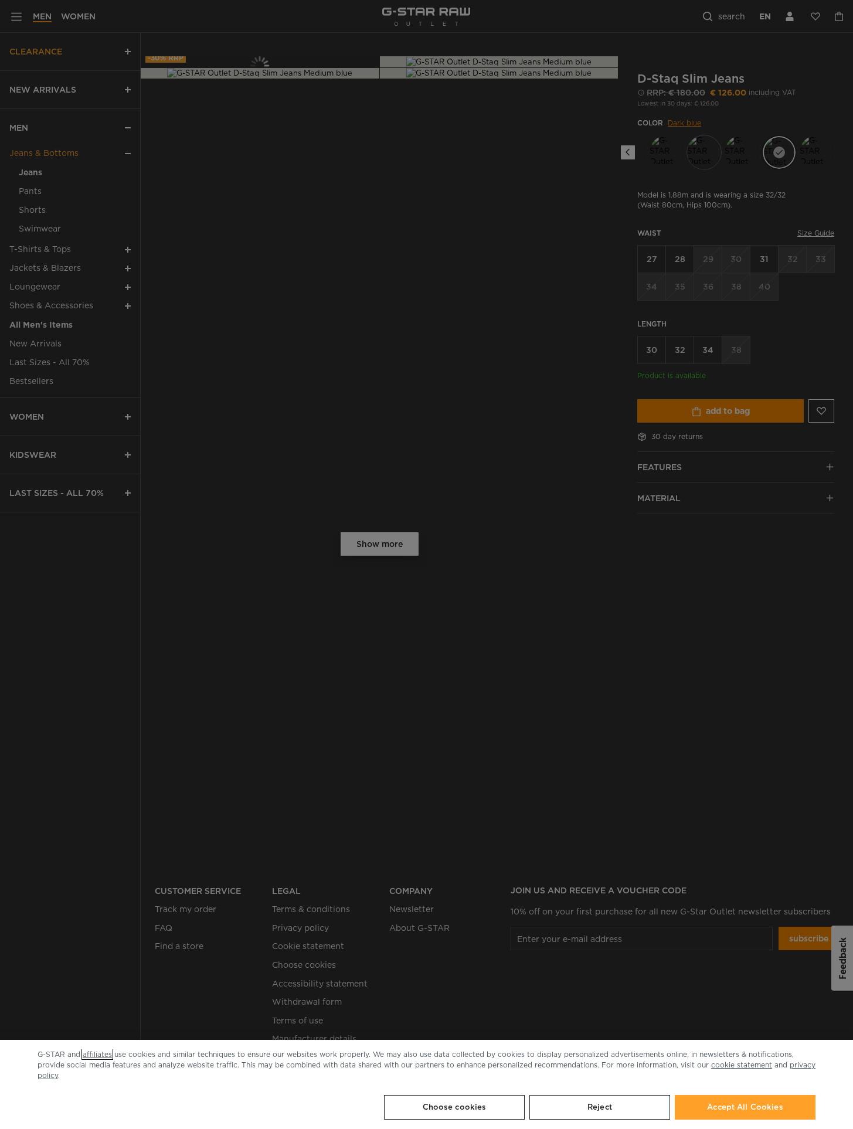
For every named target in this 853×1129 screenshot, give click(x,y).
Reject (599, 1107)
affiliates (97, 1054)
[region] (426, 1084)
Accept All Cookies (745, 1107)
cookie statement (741, 1064)
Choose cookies (455, 1107)
